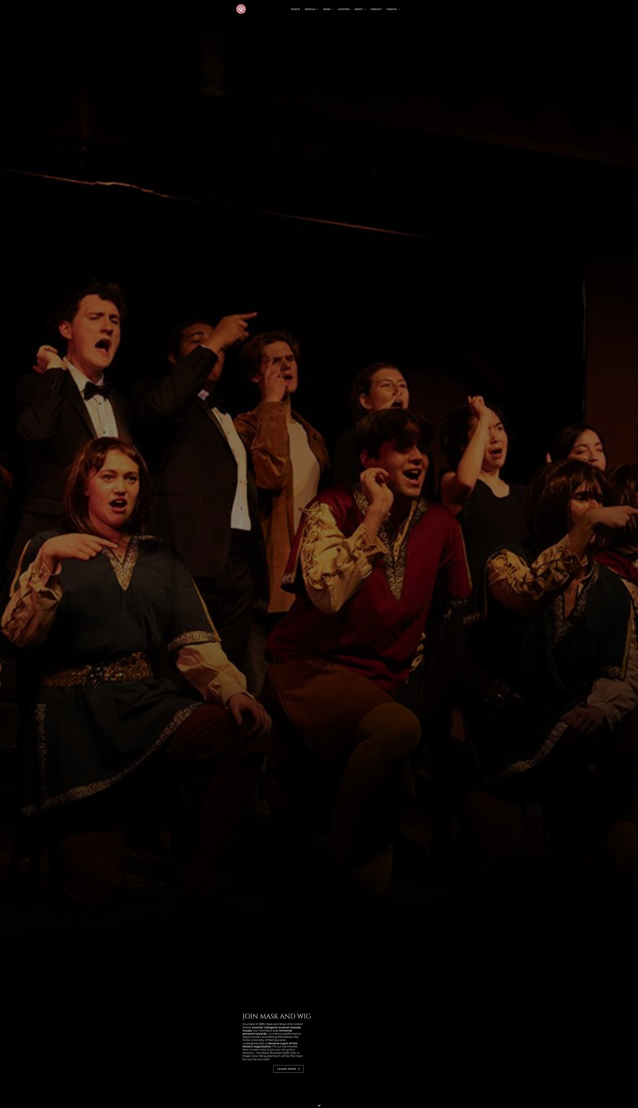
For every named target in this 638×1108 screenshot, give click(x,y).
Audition (344, 9)
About (359, 9)
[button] (317, 9)
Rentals (310, 9)
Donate (392, 9)
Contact (376, 9)
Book (326, 9)
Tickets (295, 9)
